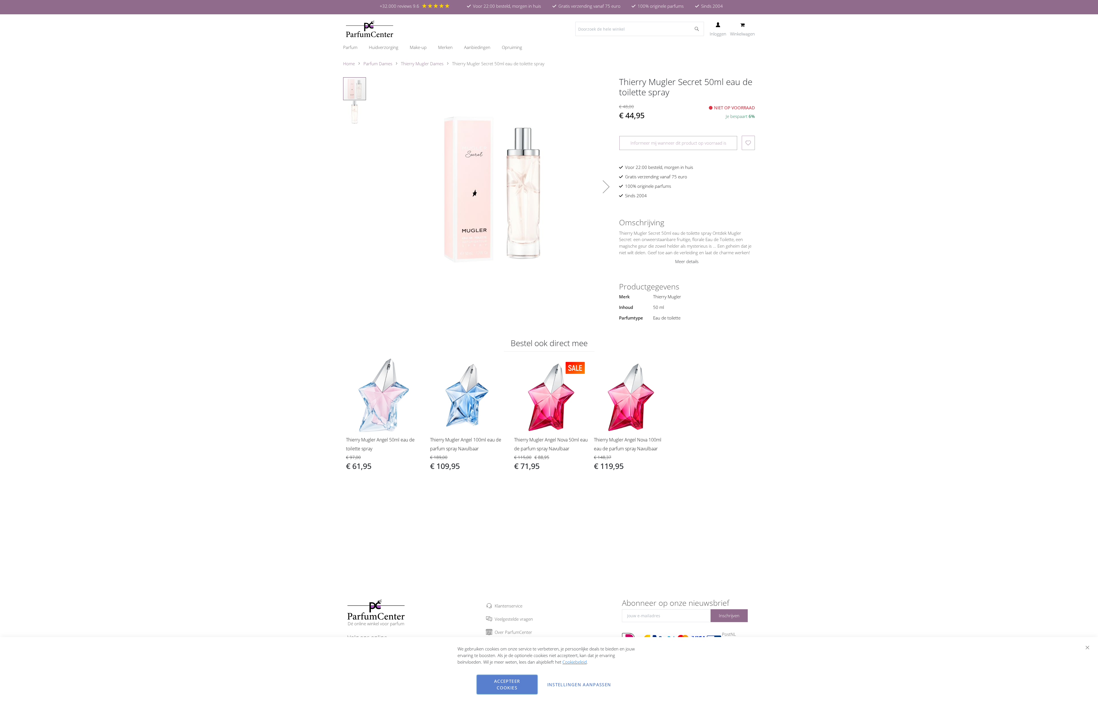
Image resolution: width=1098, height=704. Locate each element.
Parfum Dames (377, 63)
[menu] (549, 47)
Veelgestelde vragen (514, 619)
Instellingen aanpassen (579, 684)
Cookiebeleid (574, 662)
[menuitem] (353, 47)
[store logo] (369, 29)
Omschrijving (641, 222)
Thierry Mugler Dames (422, 63)
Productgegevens (649, 286)
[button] (606, 187)
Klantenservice (508, 606)
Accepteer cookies (507, 684)
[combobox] (639, 29)
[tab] (687, 222)
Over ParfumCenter (513, 632)
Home (349, 63)
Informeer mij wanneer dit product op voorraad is (678, 143)
